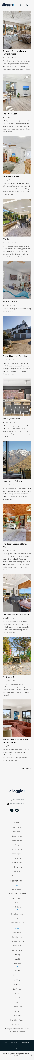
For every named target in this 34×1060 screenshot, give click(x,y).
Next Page (26, 768)
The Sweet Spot (10, 114)
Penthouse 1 (8, 677)
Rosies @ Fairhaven (11, 419)
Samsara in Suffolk (11, 302)
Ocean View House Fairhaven (16, 615)
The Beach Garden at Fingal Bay (15, 545)
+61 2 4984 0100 (18, 800)
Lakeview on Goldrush (13, 481)
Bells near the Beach (12, 176)
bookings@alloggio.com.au (18, 804)
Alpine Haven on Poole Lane (16, 356)
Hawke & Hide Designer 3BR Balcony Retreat (15, 741)
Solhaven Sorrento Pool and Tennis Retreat (15, 52)
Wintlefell (7, 239)
